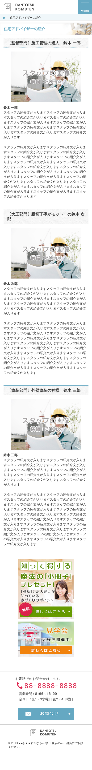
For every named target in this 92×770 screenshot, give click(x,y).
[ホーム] (4, 18)
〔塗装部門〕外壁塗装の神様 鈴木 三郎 (44, 390)
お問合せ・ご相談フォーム (46, 714)
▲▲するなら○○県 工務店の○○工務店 (48, 743)
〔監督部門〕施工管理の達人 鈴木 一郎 (44, 43)
